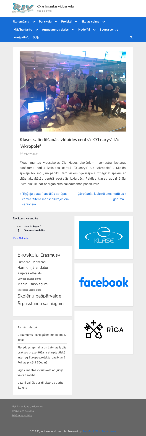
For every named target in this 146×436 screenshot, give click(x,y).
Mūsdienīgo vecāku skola (29, 290)
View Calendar (21, 238)
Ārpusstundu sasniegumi (40, 303)
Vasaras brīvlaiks (34, 230)
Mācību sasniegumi (33, 284)
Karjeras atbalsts (29, 273)
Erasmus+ (50, 255)
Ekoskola (28, 255)
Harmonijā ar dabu (32, 267)
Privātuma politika (22, 415)
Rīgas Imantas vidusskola (55, 6)
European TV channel (31, 262)
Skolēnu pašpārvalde (39, 296)
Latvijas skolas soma (29, 278)
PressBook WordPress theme (99, 431)
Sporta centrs (109, 29)
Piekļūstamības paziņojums (27, 406)
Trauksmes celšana (23, 410)
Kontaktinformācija (26, 37)
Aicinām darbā (27, 327)
